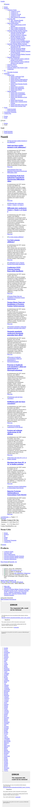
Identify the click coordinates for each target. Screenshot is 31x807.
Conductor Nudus (12, 10)
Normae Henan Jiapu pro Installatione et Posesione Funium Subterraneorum (16, 304)
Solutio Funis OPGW (16, 90)
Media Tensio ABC (16, 21)
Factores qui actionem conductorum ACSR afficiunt (14, 432)
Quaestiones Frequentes (10, 112)
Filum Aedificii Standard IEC (18, 29)
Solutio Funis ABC (16, 78)
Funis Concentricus (12, 66)
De (5, 70)
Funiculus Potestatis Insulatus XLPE (17, 589)
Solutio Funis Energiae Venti (18, 106)
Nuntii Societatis (11, 109)
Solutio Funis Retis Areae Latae (19, 104)
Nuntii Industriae (11, 110)
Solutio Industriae (11, 91)
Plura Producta (4, 561)
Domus (6, 7)
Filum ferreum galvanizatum (18, 17)
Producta (6, 8)
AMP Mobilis (7, 587)
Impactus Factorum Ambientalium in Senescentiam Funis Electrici (16, 493)
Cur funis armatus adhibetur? (13, 241)
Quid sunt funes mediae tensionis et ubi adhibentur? (16, 146)
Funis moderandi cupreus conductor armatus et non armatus (20, 59)
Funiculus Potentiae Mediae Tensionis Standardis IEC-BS (20, 46)
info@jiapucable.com (16, 570)
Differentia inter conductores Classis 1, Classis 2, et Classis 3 (17, 210)
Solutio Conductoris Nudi (17, 76)
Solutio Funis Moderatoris (17, 88)
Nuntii (5, 107)
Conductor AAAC (15, 11)
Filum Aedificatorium (12, 23)
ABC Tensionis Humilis (17, 20)
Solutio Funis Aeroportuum (18, 92)
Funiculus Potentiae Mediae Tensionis (17, 44)
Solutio (6, 537)
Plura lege (9, 166)
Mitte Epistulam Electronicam (8, 599)
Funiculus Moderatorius (13, 57)
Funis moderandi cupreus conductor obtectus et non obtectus (20, 62)
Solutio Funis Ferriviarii (17, 100)
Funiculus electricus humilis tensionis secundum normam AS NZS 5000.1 (20, 41)
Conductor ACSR (15, 16)
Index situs (7, 586)
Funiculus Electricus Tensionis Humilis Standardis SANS (18, 35)
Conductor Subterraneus (14, 592)
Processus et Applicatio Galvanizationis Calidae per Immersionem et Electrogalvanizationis (16, 367)
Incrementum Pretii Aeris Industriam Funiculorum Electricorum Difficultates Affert (15, 178)
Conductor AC (14, 13)
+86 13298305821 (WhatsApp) (22, 573)
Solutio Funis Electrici (16, 95)
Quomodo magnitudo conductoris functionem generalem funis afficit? (15, 333)
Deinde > (7, 517)
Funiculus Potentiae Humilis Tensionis (17, 30)
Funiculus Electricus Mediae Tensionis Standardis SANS (18, 49)
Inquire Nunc (4, 580)
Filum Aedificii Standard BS (18, 27)
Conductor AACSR (16, 14)
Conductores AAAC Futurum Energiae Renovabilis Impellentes (15, 269)
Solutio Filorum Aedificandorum (19, 79)
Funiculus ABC (11, 18)
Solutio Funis (10, 75)
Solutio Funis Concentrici (17, 87)
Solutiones (6, 73)
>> (10, 517)
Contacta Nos (7, 113)
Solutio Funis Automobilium (18, 94)
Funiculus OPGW (12, 64)
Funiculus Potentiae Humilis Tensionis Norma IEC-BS (18, 32)
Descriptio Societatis (12, 72)
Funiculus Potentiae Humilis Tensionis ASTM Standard (18, 38)
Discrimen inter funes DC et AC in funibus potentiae (16, 463)
